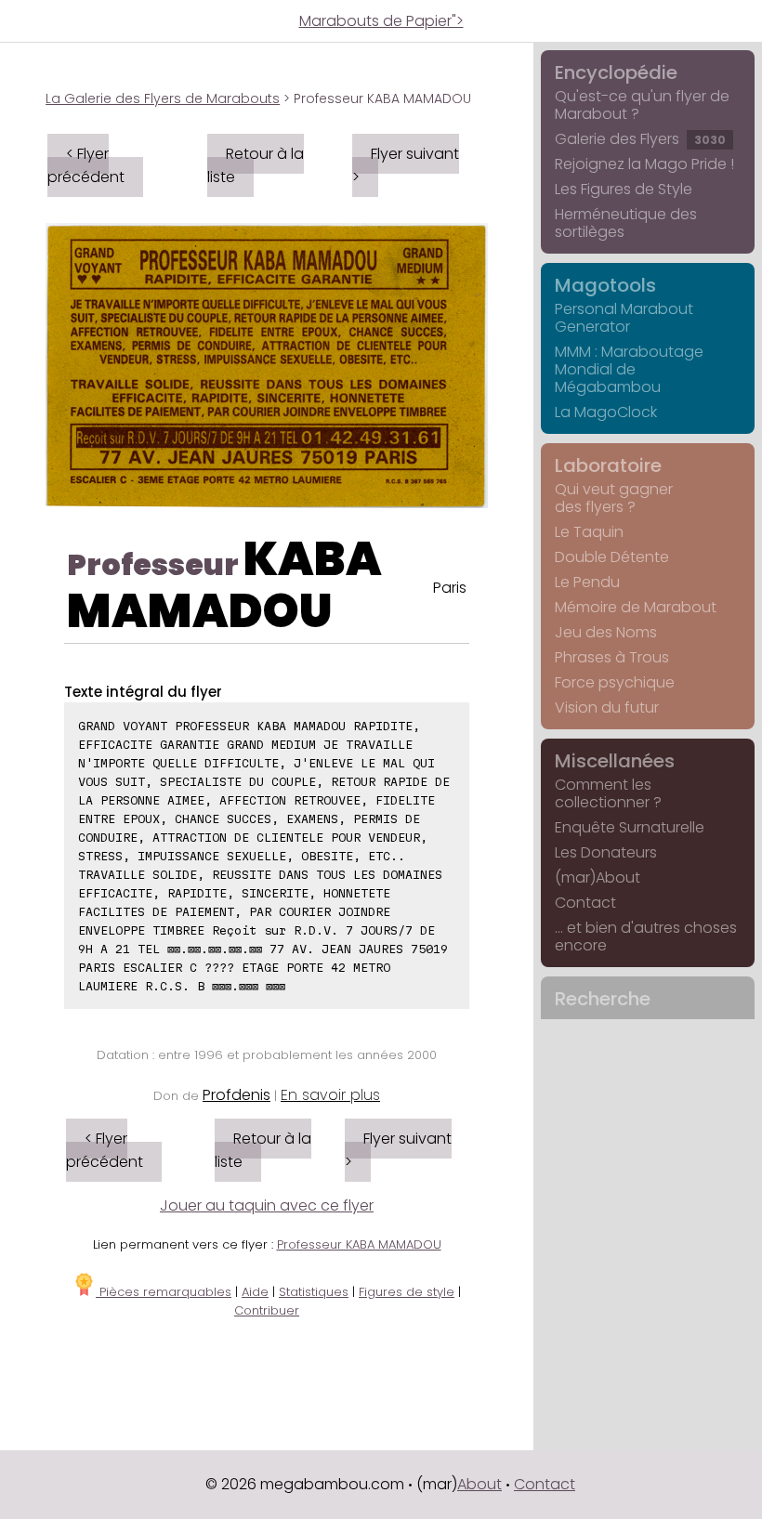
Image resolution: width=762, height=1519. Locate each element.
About (479, 1484)
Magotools (605, 285)
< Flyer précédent (86, 165)
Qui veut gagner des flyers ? (614, 497)
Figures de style (406, 1292)
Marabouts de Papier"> (381, 21)
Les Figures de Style (623, 189)
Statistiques (313, 1292)
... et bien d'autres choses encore (646, 936)
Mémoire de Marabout (635, 607)
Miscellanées (615, 761)
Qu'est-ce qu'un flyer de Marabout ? (642, 104)
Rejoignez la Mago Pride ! (644, 164)
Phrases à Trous (612, 657)
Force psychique (615, 682)
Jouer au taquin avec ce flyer (267, 1205)
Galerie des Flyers (640, 139)
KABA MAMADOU (224, 585)
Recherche (602, 999)
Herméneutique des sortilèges (626, 222)
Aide (255, 1292)
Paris (449, 587)
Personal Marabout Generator (624, 317)
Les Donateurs (606, 852)
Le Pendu (587, 582)
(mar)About (597, 877)
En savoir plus (330, 1095)
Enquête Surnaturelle (629, 827)
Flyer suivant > (405, 165)
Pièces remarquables (163, 1292)
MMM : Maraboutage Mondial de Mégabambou (629, 369)
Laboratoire (608, 465)
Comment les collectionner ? (608, 793)
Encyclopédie (616, 72)
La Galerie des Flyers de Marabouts (163, 98)
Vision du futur (607, 707)
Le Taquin (589, 532)
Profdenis (236, 1095)
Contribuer (266, 1310)
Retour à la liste (255, 165)
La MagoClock (606, 412)
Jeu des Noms (606, 632)
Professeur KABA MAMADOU (359, 1244)
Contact (585, 902)
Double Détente (612, 557)
